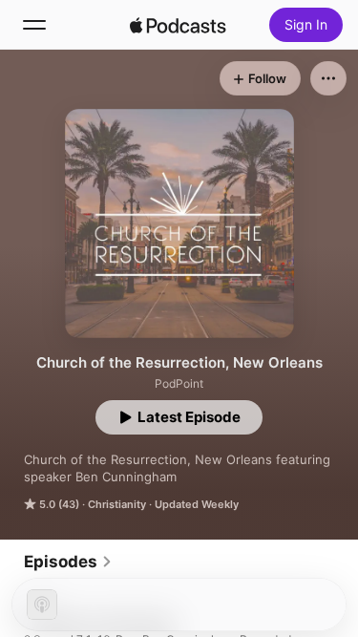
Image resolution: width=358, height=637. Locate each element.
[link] (68, 561)
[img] (178, 24)
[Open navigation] (34, 25)
